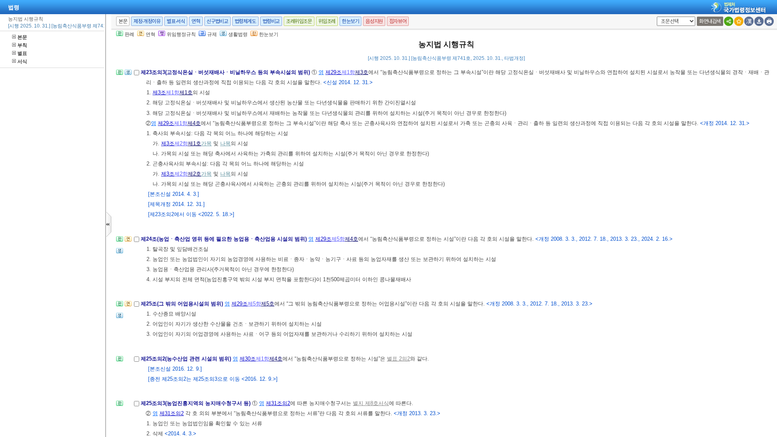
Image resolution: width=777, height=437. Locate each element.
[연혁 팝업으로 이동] (128, 241)
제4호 (194, 123)
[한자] (749, 21)
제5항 (338, 239)
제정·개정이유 (147, 21)
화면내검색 (710, 21)
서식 (22, 61)
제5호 (267, 304)
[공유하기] (728, 21)
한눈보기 (350, 21)
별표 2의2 (398, 359)
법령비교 (271, 21)
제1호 (186, 92)
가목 (206, 143)
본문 (22, 37)
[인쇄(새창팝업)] (769, 21)
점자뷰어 (397, 21)
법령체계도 (245, 21)
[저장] (759, 21)
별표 (22, 53)
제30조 (248, 359)
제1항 (348, 72)
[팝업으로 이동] (128, 75)
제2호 (194, 174)
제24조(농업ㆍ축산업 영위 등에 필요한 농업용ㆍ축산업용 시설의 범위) (224, 239)
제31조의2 (278, 403)
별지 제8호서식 (371, 403)
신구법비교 (217, 21)
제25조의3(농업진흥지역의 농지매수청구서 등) (196, 403)
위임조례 (326, 21)
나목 (225, 143)
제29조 (333, 72)
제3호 (361, 72)
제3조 (159, 92)
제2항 (181, 143)
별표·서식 (176, 21)
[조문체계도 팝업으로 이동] (119, 75)
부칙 (22, 45)
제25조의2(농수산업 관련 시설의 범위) (187, 359)
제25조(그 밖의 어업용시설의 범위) (183, 304)
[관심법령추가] (738, 21)
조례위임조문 (299, 21)
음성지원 (373, 21)
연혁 (195, 21)
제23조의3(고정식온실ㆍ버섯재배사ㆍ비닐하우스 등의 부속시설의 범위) (226, 72)
